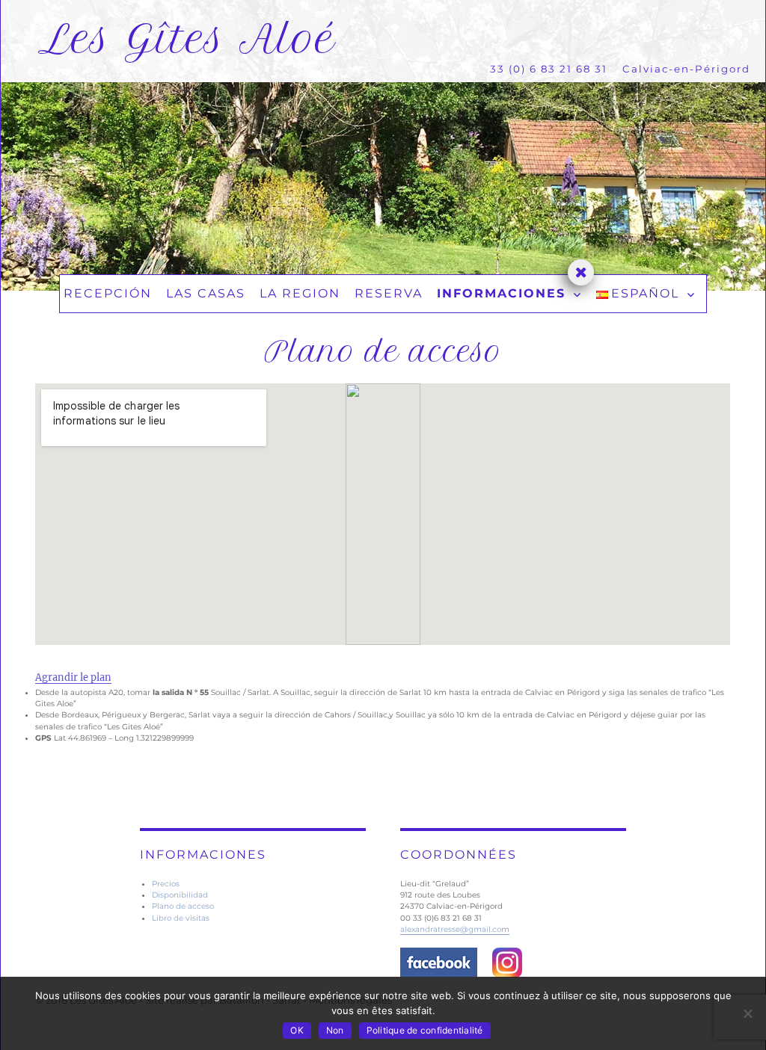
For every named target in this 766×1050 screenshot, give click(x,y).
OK (297, 1030)
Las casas (205, 293)
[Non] (747, 1013)
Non (335, 1030)
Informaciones (501, 293)
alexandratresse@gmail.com (454, 929)
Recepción (108, 293)
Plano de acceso (183, 906)
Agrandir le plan (73, 677)
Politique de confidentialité (425, 1030)
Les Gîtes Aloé (187, 39)
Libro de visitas (180, 918)
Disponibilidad (180, 895)
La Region (300, 293)
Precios (166, 884)
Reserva (389, 293)
